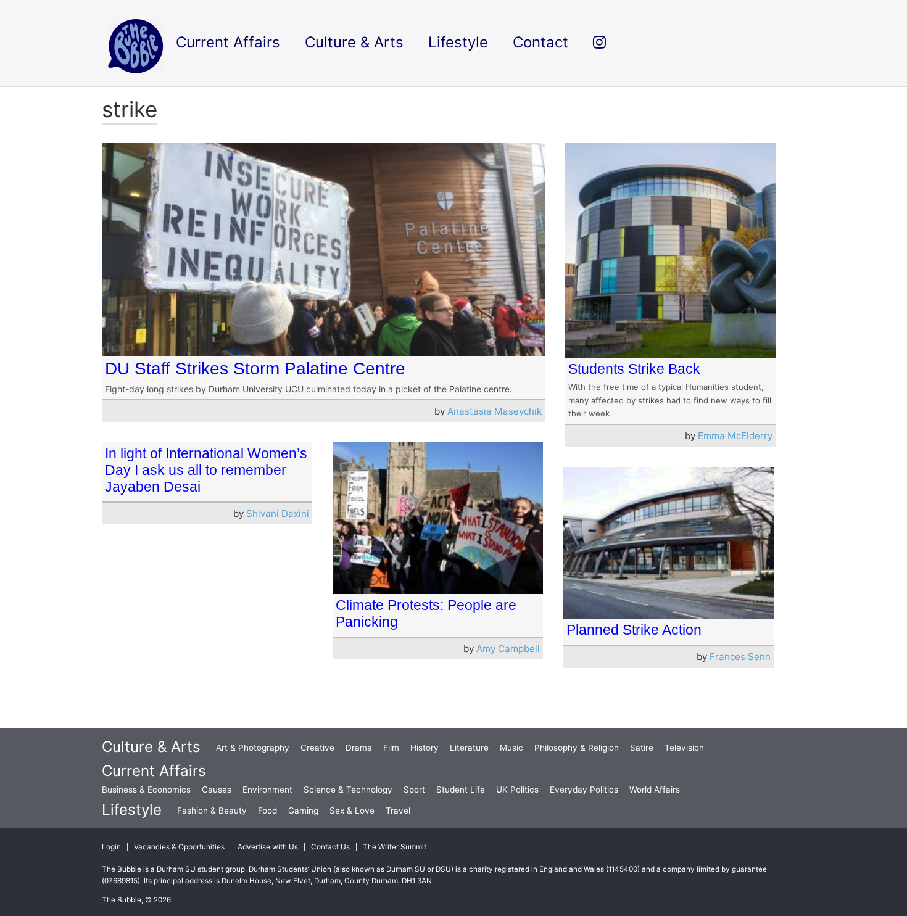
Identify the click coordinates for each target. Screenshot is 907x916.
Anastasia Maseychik (494, 411)
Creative (317, 748)
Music (511, 748)
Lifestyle (132, 810)
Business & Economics (146, 789)
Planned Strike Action (634, 630)
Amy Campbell (508, 648)
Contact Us (330, 847)
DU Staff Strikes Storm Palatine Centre (255, 368)
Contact (540, 42)
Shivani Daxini (277, 513)
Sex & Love (352, 810)
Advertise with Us (268, 847)
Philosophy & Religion (576, 748)
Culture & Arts (151, 747)
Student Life (460, 789)
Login (111, 847)
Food (267, 810)
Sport (414, 789)
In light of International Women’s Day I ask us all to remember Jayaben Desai (206, 470)
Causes (216, 789)
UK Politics (517, 789)
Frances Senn (740, 656)
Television (684, 748)
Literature (469, 748)
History (424, 748)
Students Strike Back (634, 369)
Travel (398, 810)
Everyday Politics (584, 789)
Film (391, 748)
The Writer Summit (394, 847)
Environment (267, 789)
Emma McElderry (735, 436)
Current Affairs (154, 771)
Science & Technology (348, 789)
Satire (641, 748)
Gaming (303, 810)
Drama (359, 748)
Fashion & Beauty (212, 810)
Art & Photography (252, 748)
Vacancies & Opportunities (179, 847)
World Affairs (654, 789)
